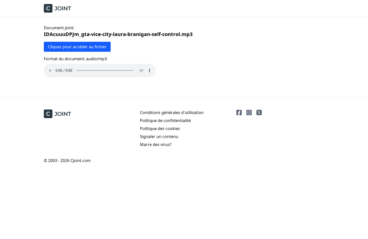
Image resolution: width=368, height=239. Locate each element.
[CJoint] (57, 114)
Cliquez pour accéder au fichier (77, 47)
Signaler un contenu (159, 136)
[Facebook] (239, 113)
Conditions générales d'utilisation (172, 112)
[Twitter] (259, 113)
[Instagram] (249, 113)
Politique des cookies (160, 128)
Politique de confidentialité (165, 120)
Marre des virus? (155, 144)
